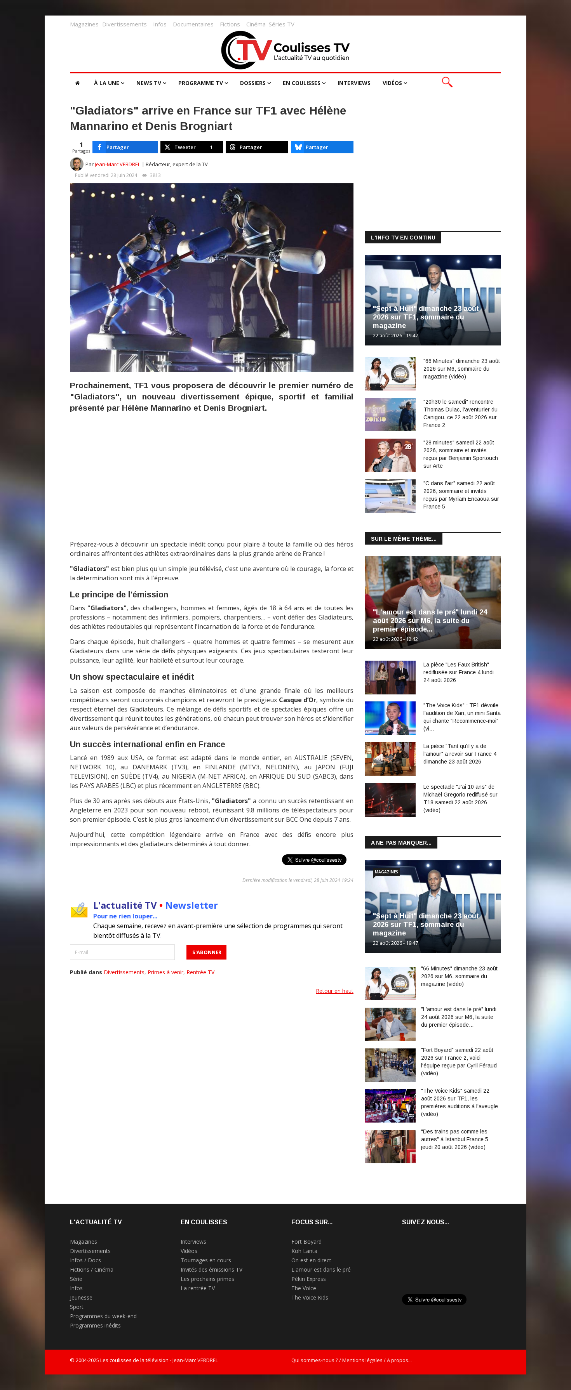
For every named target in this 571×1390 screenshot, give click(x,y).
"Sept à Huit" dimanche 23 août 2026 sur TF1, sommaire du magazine (426, 317)
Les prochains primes (207, 1278)
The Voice (303, 1288)
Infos (160, 24)
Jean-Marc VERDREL (118, 164)
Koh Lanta (304, 1251)
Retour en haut (334, 990)
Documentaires (193, 24)
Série (76, 1278)
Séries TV (281, 24)
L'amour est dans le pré (321, 1269)
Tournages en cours (206, 1260)
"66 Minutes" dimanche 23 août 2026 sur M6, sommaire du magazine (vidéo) (461, 369)
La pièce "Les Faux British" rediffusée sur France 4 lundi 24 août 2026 (458, 672)
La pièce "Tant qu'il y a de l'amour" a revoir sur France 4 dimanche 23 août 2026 (459, 754)
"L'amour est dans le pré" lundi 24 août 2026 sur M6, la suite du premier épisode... (430, 620)
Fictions (230, 24)
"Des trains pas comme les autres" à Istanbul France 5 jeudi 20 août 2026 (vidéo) (454, 1139)
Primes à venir (165, 972)
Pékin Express (308, 1278)
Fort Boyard (306, 1241)
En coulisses (301, 83)
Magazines (84, 24)
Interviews (354, 83)
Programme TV (200, 83)
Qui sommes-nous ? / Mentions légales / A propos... (351, 1360)
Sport (77, 1306)
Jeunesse (81, 1297)
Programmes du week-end (103, 1316)
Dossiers (253, 83)
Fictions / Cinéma (91, 1269)
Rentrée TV (200, 972)
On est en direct (311, 1260)
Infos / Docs (85, 1260)
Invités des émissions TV (211, 1269)
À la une (106, 83)
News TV (148, 83)
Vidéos (392, 83)
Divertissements (124, 24)
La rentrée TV (198, 1288)
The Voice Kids (309, 1297)
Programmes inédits (95, 1325)
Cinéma (256, 24)
